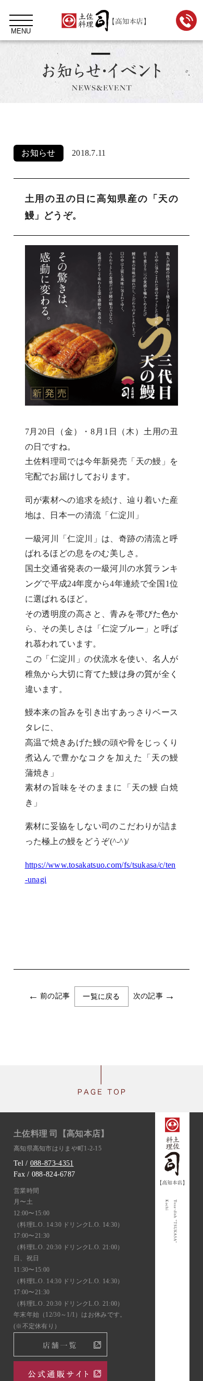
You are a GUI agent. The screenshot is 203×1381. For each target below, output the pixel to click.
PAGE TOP (101, 1088)
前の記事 (55, 996)
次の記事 (148, 996)
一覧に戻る (101, 996)
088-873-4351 (52, 1163)
